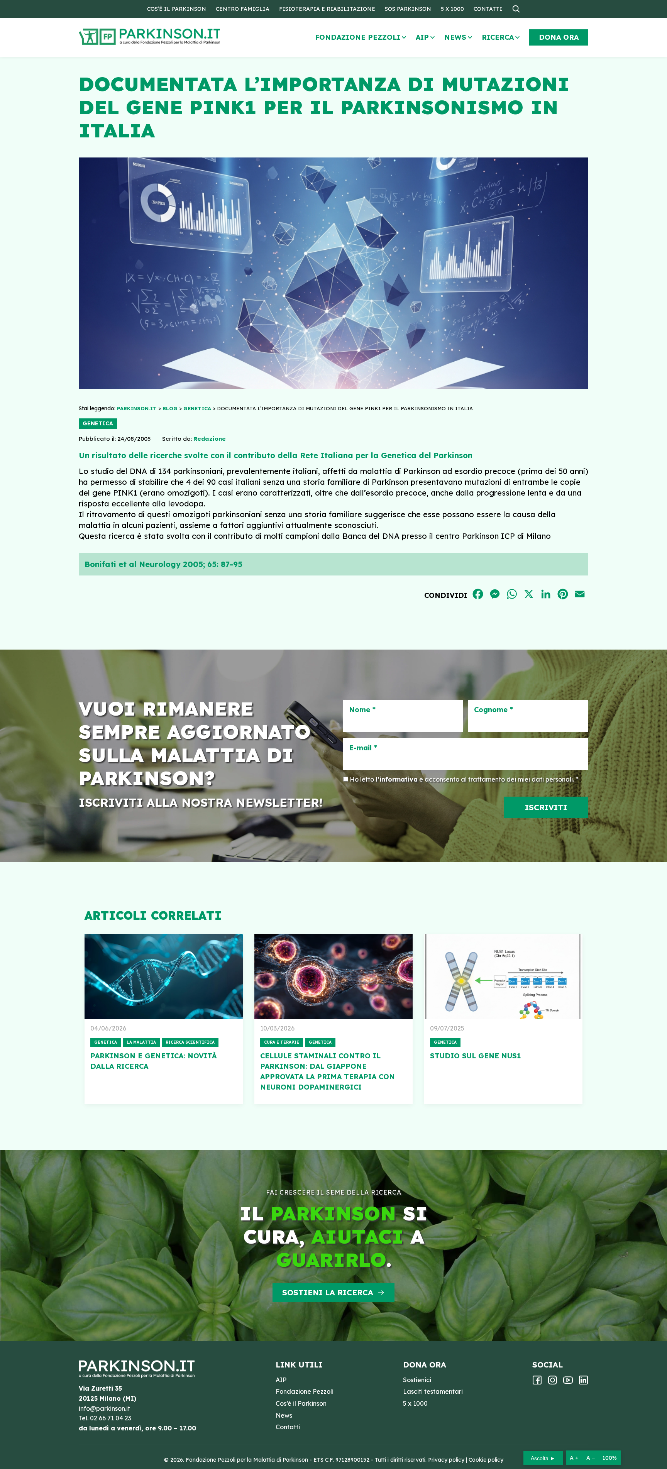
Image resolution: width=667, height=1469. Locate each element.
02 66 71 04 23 (110, 1418)
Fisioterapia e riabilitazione (327, 8)
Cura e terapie (281, 1042)
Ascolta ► (543, 1458)
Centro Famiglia (242, 8)
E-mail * (363, 748)
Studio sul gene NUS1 (475, 1055)
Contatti (488, 8)
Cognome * (493, 710)
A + (574, 1457)
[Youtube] (568, 1382)
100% (610, 1457)
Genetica (98, 423)
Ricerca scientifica (190, 1042)
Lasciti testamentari (433, 1391)
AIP (422, 37)
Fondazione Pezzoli (357, 37)
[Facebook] (537, 1382)
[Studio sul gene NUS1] (503, 976)
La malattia (141, 1042)
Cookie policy (486, 1459)
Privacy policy (446, 1459)
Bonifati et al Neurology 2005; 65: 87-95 (163, 564)
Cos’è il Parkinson (176, 8)
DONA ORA (559, 37)
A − (590, 1457)
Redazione (209, 438)
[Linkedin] (583, 1382)
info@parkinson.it (104, 1408)
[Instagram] (552, 1382)
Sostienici (417, 1380)
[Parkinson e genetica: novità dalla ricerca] (164, 976)
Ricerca (498, 37)
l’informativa (397, 779)
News (455, 37)
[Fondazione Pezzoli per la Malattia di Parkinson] (172, 37)
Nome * (362, 710)
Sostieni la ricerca (327, 1292)
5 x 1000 (452, 8)
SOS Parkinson (408, 8)
